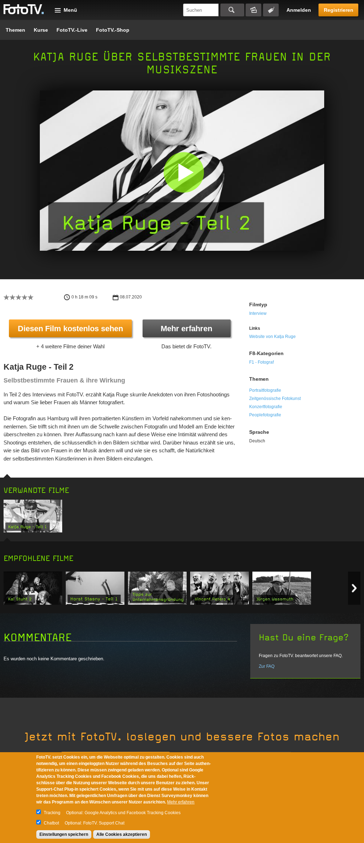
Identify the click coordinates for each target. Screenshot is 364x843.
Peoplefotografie (265, 414)
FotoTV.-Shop (112, 30)
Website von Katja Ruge (272, 336)
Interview (258, 313)
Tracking (52, 812)
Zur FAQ (266, 666)
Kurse (41, 30)
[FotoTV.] (24, 9)
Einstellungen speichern (63, 834)
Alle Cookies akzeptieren (121, 834)
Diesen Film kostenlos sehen (70, 328)
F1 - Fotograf (261, 362)
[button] (183, 172)
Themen (15, 30)
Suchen (232, 10)
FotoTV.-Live (72, 30)
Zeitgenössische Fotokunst (275, 398)
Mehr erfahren (186, 328)
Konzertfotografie (265, 406)
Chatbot (51, 823)
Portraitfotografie (265, 390)
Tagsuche (271, 10)
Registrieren (338, 10)
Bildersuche (253, 10)
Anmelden (299, 10)
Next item (354, 588)
